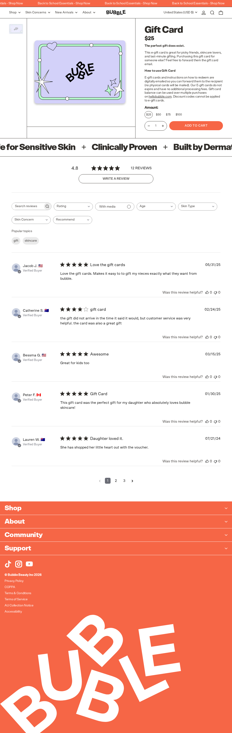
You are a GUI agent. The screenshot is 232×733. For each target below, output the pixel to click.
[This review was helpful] (207, 292)
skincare (31, 240)
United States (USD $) (179, 12)
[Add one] (163, 125)
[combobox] (73, 207)
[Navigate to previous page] (100, 481)
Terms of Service (16, 599)
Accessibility (13, 611)
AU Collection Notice (19, 605)
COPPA (10, 587)
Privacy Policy (14, 581)
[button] (212, 12)
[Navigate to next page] (132, 481)
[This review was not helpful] (215, 292)
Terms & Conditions (18, 593)
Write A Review (116, 178)
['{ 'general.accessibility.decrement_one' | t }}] (149, 125)
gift (16, 240)
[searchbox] (27, 206)
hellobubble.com (160, 96)
